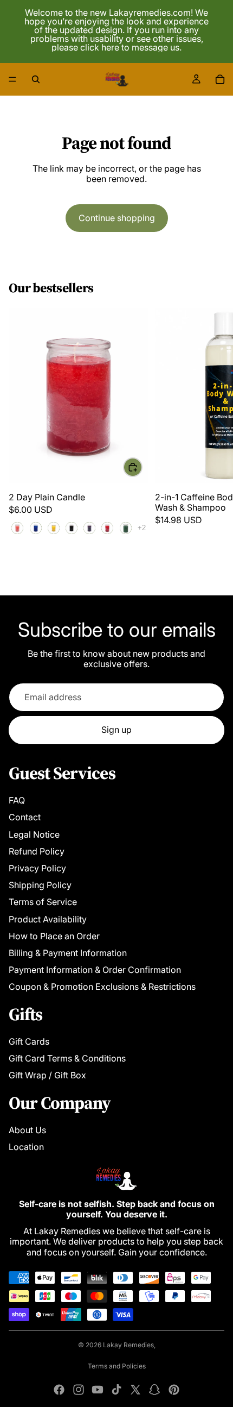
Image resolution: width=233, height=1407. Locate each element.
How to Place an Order (54, 936)
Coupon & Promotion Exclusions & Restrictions (102, 986)
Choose (142, 467)
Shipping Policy (40, 885)
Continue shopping (117, 217)
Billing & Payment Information (68, 952)
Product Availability (48, 919)
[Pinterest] (173, 1389)
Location (26, 1146)
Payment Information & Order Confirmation (95, 969)
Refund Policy (36, 851)
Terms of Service (43, 901)
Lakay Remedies (128, 1345)
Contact (25, 817)
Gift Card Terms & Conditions (67, 1058)
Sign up (116, 729)
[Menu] (12, 79)
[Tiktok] (116, 1389)
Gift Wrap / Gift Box (47, 1075)
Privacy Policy (37, 868)
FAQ (17, 800)
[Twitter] (135, 1389)
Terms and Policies (117, 1366)
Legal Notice (34, 834)
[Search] (36, 79)
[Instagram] (78, 1389)
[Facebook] (59, 1389)
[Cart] (220, 79)
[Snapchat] (154, 1389)
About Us (27, 1130)
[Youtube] (97, 1389)
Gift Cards (29, 1041)
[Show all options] (142, 527)
